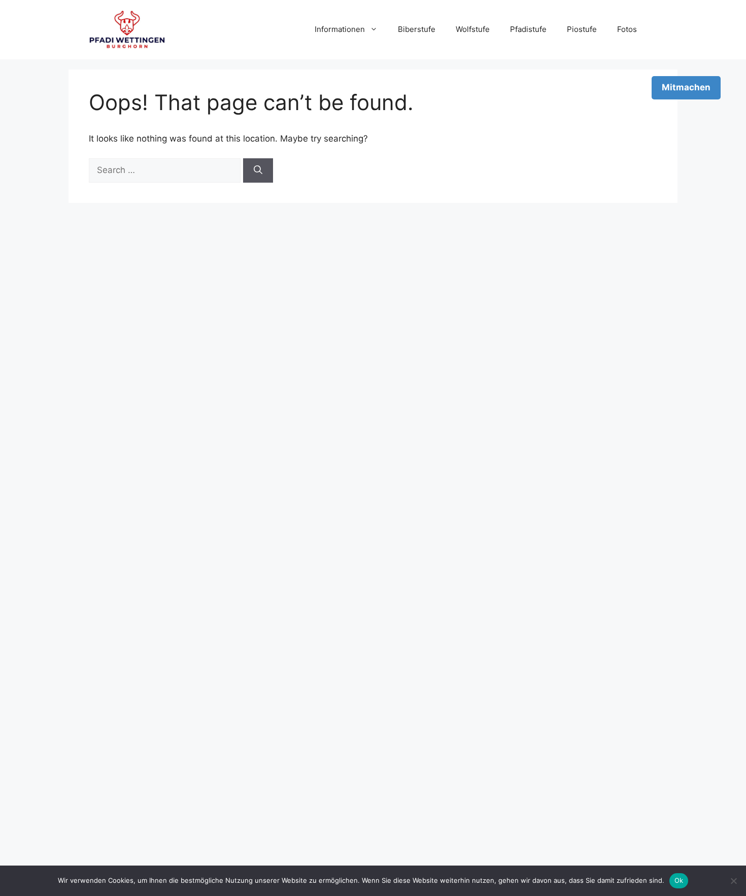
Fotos (627, 29)
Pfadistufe (528, 29)
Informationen (340, 29)
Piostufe (582, 29)
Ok (679, 880)
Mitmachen (686, 87)
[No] (733, 881)
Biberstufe (416, 29)
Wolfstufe (473, 29)
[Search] (258, 170)
